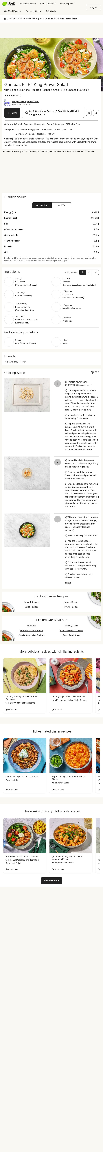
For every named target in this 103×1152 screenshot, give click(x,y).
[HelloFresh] (8, 4)
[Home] (4, 19)
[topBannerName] (51, 30)
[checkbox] (5, 95)
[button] (51, 272)
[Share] (96, 113)
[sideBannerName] (51, 172)
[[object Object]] (88, 113)
